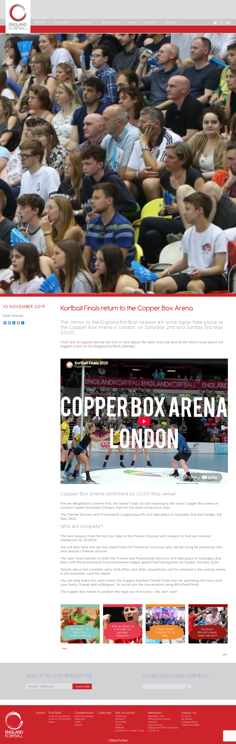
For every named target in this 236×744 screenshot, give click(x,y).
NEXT (225, 655)
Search (78, 724)
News (131, 22)
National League (84, 716)
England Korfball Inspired (163, 727)
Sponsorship (155, 724)
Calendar (86, 22)
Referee (119, 727)
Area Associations (60, 716)
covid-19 (153, 730)
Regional (80, 718)
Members (150, 22)
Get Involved (110, 22)
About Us (189, 713)
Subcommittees (191, 724)
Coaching (120, 716)
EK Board (187, 718)
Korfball (40, 22)
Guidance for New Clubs (129, 730)
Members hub (156, 716)
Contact (171, 22)
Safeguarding (189, 721)
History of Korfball (60, 718)
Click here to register (76, 342)
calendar (105, 713)
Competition (62, 22)
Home (40, 713)
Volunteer (120, 721)
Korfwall (120, 718)
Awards (152, 721)
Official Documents (159, 718)
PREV (64, 649)
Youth (118, 724)
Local (78, 721)
